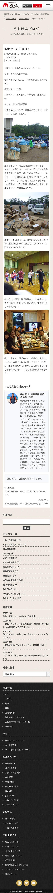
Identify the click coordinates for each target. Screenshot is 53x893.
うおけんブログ (26, 28)
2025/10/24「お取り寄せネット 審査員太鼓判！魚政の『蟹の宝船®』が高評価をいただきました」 (26, 623)
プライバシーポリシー (14, 869)
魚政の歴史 (10, 781)
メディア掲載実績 (12, 772)
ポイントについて (12, 850)
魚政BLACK (8, 589)
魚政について (9, 756)
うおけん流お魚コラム (12, 544)
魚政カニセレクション (14, 740)
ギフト (6, 733)
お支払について (11, 841)
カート (37, 6)
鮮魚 (7, 703)
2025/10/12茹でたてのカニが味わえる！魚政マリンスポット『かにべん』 (26, 634)
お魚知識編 (8, 548)
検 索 (26, 528)
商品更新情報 (8, 571)
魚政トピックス (9, 598)
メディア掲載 (8, 557)
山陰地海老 (10, 712)
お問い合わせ (10, 873)
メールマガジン (11, 804)
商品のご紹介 (8, 566)
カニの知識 (10, 818)
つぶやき (7, 553)
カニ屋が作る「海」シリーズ (17, 721)
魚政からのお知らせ (11, 593)
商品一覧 (7, 687)
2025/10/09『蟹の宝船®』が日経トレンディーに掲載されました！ (25, 644)
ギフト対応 (10, 860)
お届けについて (11, 846)
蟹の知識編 (8, 584)
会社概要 (9, 777)
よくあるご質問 (11, 823)
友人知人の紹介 (9, 562)
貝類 (7, 708)
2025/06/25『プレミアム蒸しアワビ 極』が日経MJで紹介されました (25, 655)
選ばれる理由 (10, 768)
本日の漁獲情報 (9, 580)
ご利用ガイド (9, 835)
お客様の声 (10, 795)
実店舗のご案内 (11, 786)
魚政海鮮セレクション (14, 717)
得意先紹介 (8, 575)
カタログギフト (11, 745)
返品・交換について (13, 855)
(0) (15, 57)
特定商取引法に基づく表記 (16, 864)
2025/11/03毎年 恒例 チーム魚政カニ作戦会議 (19, 615)
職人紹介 (9, 791)
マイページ (27, 6)
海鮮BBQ (9, 726)
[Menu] (48, 5)
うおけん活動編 (12, 60)
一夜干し (9, 698)
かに (7, 694)
